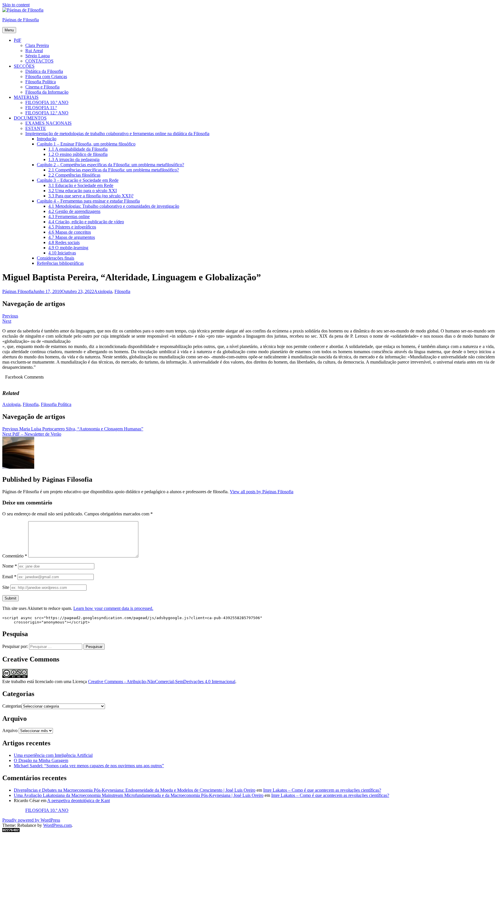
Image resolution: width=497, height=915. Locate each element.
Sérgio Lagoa (37, 55)
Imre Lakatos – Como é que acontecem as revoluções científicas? (322, 790)
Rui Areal (34, 50)
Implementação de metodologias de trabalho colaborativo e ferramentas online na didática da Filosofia (117, 133)
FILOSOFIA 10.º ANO (46, 102)
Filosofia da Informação (46, 92)
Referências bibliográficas (60, 263)
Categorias (12, 706)
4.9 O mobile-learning (68, 247)
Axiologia (103, 291)
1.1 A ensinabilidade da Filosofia (78, 149)
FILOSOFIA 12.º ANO (46, 112)
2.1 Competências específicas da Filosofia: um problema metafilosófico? (113, 169)
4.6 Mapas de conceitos (69, 232)
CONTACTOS (39, 60)
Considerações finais (55, 258)
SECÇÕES (24, 66)
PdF (17, 40)
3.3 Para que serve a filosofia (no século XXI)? (90, 195)
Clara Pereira (37, 45)
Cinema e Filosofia (42, 86)
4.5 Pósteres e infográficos (72, 226)
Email (9, 576)
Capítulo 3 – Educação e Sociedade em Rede (77, 180)
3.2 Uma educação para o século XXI (82, 190)
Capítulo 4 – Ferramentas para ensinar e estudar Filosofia (88, 200)
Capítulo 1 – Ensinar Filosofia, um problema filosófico (86, 143)
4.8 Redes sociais (64, 242)
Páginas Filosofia (17, 291)
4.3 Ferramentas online (69, 216)
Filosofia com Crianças (46, 76)
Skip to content (16, 4)
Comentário (14, 555)
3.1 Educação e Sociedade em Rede (80, 185)
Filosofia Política (40, 81)
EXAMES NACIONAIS (48, 123)
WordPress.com (57, 825)
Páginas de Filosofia (20, 19)
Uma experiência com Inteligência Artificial (53, 755)
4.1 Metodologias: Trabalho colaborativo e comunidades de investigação (113, 206)
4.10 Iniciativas (62, 252)
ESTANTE (35, 128)
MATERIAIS (26, 97)
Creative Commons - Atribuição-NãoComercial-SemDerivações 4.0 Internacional (161, 681)
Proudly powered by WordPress (31, 820)
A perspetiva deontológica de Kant (78, 800)
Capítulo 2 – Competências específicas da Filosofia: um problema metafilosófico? (110, 164)
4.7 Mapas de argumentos (71, 237)
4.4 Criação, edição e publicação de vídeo (86, 221)
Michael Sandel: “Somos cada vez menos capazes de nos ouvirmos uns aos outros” (89, 765)
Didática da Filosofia (44, 71)
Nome (9, 566)
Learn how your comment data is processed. (113, 608)
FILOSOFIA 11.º (41, 107)
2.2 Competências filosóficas (74, 175)
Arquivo (10, 730)
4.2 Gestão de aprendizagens (74, 211)
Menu (9, 30)
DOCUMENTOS (30, 118)
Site (5, 587)
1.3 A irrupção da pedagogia (74, 159)
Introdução (46, 138)
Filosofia (122, 291)
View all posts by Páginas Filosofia (261, 491)
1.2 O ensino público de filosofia (78, 154)
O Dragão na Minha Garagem (41, 760)
